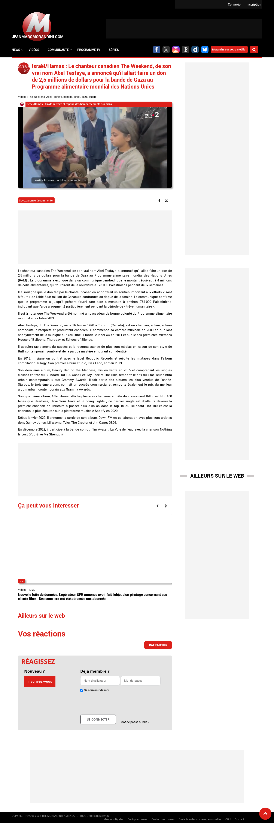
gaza (85, 97)
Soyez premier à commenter (36, 200)
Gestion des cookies (163, 819)
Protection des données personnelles (200, 819)
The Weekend (36, 97)
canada (67, 97)
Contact (239, 819)
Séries (114, 50)
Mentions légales (113, 819)
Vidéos (34, 50)
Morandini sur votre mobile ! (229, 49)
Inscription (254, 4)
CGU (228, 819)
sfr (21, 581)
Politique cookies (137, 819)
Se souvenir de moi (96, 690)
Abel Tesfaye (54, 97)
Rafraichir (158, 645)
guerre (93, 97)
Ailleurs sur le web (217, 475)
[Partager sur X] (167, 200)
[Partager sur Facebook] (160, 200)
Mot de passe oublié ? (135, 722)
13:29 (31, 590)
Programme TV (88, 50)
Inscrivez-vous (39, 681)
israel (77, 97)
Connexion (235, 4)
